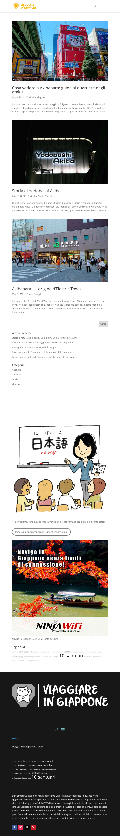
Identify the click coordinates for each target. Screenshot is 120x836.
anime (36, 652)
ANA (32, 652)
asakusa (88, 656)
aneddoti (43, 652)
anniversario (46, 657)
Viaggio (41, 97)
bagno (99, 652)
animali (59, 652)
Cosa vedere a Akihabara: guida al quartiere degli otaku (58, 90)
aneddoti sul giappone (35, 761)
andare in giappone (32, 657)
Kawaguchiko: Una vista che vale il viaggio (34, 347)
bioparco (51, 652)
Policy (15, 738)
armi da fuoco (90, 652)
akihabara (24, 651)
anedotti (66, 651)
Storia (41, 196)
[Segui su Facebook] (14, 827)
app (21, 657)
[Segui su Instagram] (20, 827)
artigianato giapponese (29, 661)
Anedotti (16, 369)
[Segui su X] (27, 827)
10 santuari (71, 655)
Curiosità (31, 97)
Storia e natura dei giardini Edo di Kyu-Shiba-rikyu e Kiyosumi (44, 337)
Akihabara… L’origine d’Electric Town (46, 289)
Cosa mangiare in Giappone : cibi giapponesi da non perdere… (45, 352)
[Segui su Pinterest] (33, 827)
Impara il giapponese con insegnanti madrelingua (41, 531)
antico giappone (77, 652)
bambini (16, 656)
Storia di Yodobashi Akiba (36, 190)
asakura (15, 652)
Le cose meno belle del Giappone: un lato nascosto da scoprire (45, 356)
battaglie (55, 657)
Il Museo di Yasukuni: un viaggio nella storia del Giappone (42, 342)
